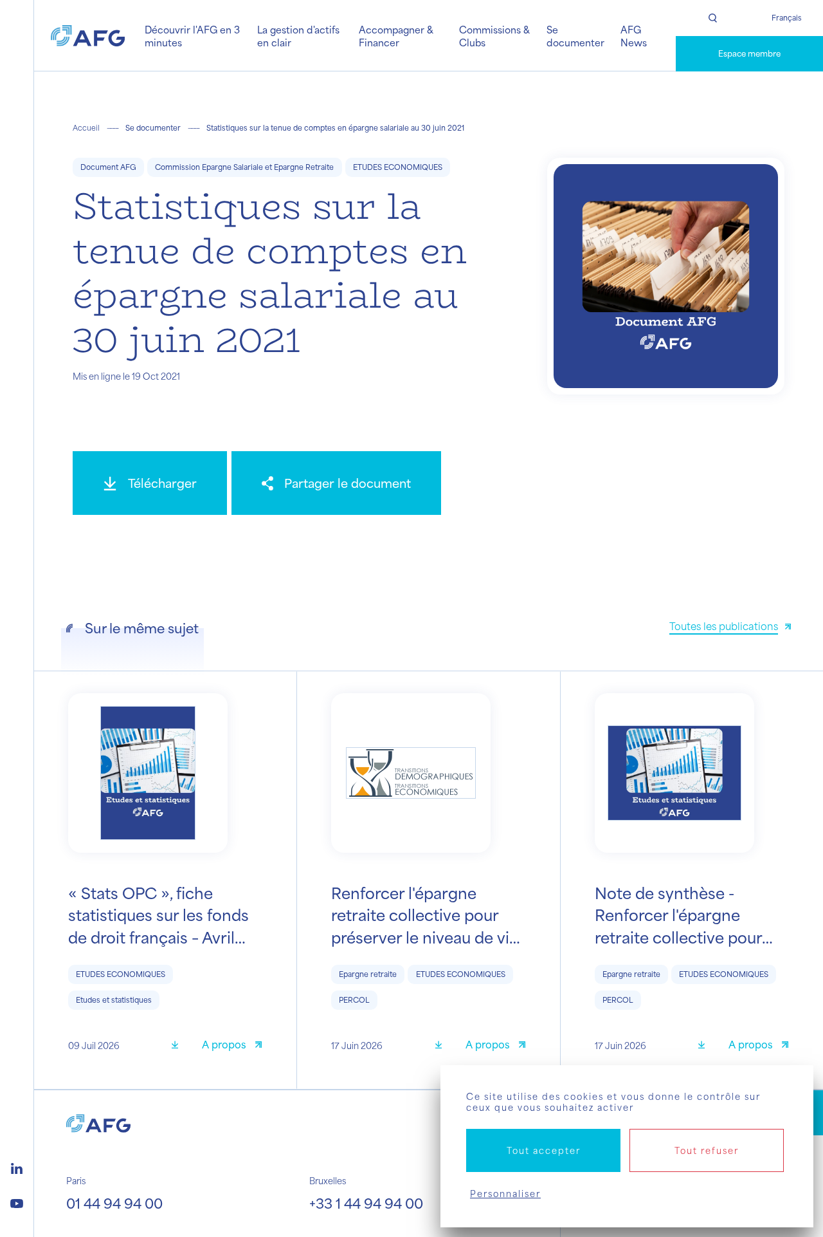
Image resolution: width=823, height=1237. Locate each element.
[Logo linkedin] (17, 1167)
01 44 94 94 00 (114, 1203)
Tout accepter (544, 1150)
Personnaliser (505, 1193)
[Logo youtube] (16, 1202)
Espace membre (749, 53)
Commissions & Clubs (494, 35)
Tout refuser (706, 1150)
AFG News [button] (633, 35)
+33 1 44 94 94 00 (366, 1203)
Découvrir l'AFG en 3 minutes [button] (192, 35)
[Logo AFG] (88, 35)
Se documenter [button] (575, 35)
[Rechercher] (713, 18)
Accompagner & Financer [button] (396, 35)
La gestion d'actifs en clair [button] (298, 35)
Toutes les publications (723, 626)
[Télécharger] (179, 1046)
